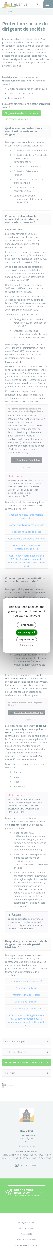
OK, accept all (26, 632)
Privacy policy (26, 645)
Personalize (27, 624)
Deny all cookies (26, 639)
